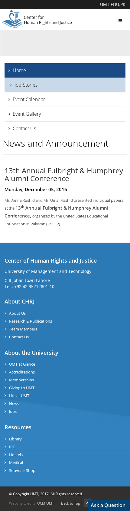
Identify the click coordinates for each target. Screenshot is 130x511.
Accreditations (22, 372)
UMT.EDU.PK (112, 4)
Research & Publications (30, 321)
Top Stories (25, 84)
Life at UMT (19, 395)
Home (19, 70)
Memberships (21, 380)
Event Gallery (27, 114)
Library (15, 439)
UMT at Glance (22, 364)
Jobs (13, 411)
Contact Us (24, 128)
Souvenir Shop (22, 470)
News (14, 403)
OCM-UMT (45, 503)
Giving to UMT (21, 387)
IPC (12, 447)
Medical (16, 462)
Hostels (16, 454)
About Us (17, 313)
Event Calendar (29, 99)
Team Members (23, 329)
